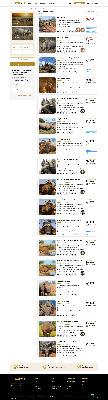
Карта (52, 381)
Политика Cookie (55, 388)
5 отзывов (67, 80)
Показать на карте (23, 59)
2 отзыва (67, 101)
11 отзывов (68, 60)
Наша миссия (38, 384)
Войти (88, 3)
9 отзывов (67, 40)
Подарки (69, 386)
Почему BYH (38, 388)
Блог (36, 383)
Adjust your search (23, 64)
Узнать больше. (14, 398)
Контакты (37, 386)
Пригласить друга (71, 384)
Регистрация (94, 3)
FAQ (67, 388)
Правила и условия (55, 384)
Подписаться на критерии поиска (22, 95)
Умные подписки (71, 381)
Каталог (53, 383)
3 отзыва (68, 121)
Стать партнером (79, 3)
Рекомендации (70, 383)
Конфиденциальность (56, 386)
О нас (36, 381)
